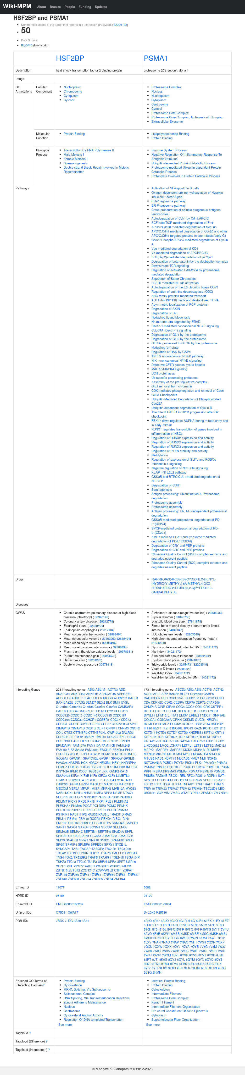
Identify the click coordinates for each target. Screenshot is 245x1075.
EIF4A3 (172, 715)
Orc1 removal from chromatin (171, 386)
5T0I (155, 929)
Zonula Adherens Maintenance (85, 1002)
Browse (55, 6)
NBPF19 (170, 758)
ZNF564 (109, 874)
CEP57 (106, 724)
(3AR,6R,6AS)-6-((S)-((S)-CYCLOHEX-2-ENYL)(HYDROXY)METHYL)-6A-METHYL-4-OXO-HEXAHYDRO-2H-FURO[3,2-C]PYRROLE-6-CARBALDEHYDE (183, 585)
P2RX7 (92, 797)
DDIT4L (171, 711)
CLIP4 (101, 728)
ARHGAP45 (107, 693)
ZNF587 (133, 874)
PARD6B (126, 797)
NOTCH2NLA (153, 762)
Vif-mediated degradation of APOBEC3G (179, 252)
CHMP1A (150, 706)
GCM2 (105, 754)
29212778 (106, 621)
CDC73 (126, 719)
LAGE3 (90, 779)
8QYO (209, 959)
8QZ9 (147, 963)
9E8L (204, 968)
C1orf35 (88, 706)
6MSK (148, 938)
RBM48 (83, 818)
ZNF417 (85, 874)
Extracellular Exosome (167, 121)
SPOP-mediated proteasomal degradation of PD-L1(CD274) (184, 530)
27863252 (109, 638)
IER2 (102, 767)
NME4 (98, 792)
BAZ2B (68, 702)
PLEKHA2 (121, 801)
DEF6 (182, 711)
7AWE (212, 938)
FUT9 (83, 754)
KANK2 (114, 771)
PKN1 (91, 801)
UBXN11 (150, 792)
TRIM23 (161, 788)
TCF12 (148, 784)
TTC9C (81, 861)
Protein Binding (74, 133)
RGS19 (200, 775)
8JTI (155, 959)
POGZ (87, 805)
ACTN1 (207, 689)
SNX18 (94, 840)
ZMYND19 (221, 792)
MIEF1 (216, 749)
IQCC (83, 771)
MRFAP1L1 (184, 754)
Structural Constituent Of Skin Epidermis (179, 1011)
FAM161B (63, 749)
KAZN (198, 728)
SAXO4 (83, 827)
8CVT (202, 955)
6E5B (156, 933)
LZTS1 (198, 745)
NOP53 (212, 758)
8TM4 (165, 963)
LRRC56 (61, 784)
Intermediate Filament (166, 993)
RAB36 (92, 814)
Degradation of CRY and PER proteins (177, 545)
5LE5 (199, 920)
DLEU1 (191, 711)
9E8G (163, 968)
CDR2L (74, 724)
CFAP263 (118, 724)
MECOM (62, 788)
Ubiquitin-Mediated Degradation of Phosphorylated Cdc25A (186, 401)
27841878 (194, 621)
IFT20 (148, 728)
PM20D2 (210, 762)
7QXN (211, 942)
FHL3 (59, 754)
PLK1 (199, 762)
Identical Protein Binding (168, 980)
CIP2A (170, 706)
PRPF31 (100, 810)
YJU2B (126, 866)
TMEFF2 (117, 853)
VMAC (175, 792)
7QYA (185, 946)
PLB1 (109, 801)
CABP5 (209, 693)
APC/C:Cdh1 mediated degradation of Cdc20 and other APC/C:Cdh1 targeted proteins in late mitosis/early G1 (189, 233)
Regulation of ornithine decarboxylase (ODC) (182, 291)
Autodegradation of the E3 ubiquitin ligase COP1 (184, 287)
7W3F (193, 950)
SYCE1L (121, 844)
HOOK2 (175, 724)
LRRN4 (73, 784)
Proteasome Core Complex (170, 112)
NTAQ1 (128, 792)
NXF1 (72, 797)
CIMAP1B (63, 728)
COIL (59, 732)
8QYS (218, 959)
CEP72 (201, 702)
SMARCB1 (109, 835)
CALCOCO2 (152, 698)
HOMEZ (61, 767)
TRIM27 (173, 788)
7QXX (167, 946)
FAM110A (94, 745)
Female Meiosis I (76, 158)
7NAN (156, 942)
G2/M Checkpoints (164, 394)
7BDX (60, 920)
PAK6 (102, 797)
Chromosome (73, 91)
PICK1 (72, 801)
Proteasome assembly (167, 502)
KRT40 (201, 736)
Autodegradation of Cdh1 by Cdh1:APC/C (180, 218)
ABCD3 (180, 689)
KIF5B (84, 775)
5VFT (216, 929)
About (41, 6)
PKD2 (82, 801)
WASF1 (89, 866)
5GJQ (174, 920)
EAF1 (75, 741)
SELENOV (120, 827)
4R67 (156, 920)
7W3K (157, 955)
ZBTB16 (61, 870)
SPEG (129, 840)
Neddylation (159, 455)
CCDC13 (77, 715)
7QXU (148, 946)
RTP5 (107, 823)
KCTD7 (172, 732)
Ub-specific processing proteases (174, 377)
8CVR (184, 955)
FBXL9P (105, 749)
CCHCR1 (90, 719)
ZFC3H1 (116, 870)
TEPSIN (82, 853)
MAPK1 (149, 749)
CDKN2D (157, 702)
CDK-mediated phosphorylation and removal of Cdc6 (187, 390)
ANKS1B (92, 693)
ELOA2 (95, 741)
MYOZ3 (131, 788)
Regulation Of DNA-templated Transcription (93, 1019)
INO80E (177, 728)
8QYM (190, 959)
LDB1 (210, 741)
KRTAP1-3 (151, 741)
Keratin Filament (162, 1002)
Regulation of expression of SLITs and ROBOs (183, 459)
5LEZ (225, 920)
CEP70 (190, 702)
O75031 (61, 912)
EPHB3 (125, 741)
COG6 (190, 706)
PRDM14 (198, 767)
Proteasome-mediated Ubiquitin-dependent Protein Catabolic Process (186, 169)
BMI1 (116, 702)
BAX (59, 702)
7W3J (148, 955)
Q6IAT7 (73, 912)
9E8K (196, 968)
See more (65, 1024)
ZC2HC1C (88, 870)
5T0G (220, 925)
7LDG (69, 920)
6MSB (175, 933)
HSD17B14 (202, 724)
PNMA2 (149, 767)
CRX (206, 706)
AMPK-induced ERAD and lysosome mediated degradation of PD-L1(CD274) (183, 539)
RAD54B (161, 775)
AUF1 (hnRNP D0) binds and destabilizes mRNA (185, 300)
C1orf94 (100, 706)
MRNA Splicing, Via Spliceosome (87, 989)
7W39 (157, 950)
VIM (167, 792)
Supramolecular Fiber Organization (175, 1019)
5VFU (224, 929)
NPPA (108, 792)
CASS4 (72, 711)
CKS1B (91, 728)
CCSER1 (103, 719)
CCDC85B (207, 698)
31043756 (182, 617)
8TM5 (174, 963)
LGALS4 (108, 779)
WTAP (185, 792)
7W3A (165, 950)
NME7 (194, 758)
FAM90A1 (92, 749)
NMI (203, 758)
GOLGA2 (150, 719)
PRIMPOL (213, 767)
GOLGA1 (62, 758)
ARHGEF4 (63, 698)
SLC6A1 (95, 835)
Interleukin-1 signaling (166, 463)
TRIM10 (149, 788)
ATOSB (108, 698)
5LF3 (163, 925)
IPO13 (188, 728)
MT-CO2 (214, 754)
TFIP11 (94, 853)
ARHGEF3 (124, 693)
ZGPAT (128, 870)
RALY (128, 814)
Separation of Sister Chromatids (173, 278)
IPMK (74, 771)
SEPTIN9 (104, 831)
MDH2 (197, 749)
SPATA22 (117, 840)
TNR (199, 784)
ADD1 (123, 689)
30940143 (101, 617)
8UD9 (191, 963)
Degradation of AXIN (165, 308)
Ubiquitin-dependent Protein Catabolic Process (183, 163)
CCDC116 (121, 711)
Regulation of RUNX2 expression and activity (182, 438)
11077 (60, 887)
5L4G (191, 920)
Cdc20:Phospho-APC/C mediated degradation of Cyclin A (189, 241)
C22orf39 (196, 693)
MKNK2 (149, 754)
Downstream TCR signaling (170, 265)
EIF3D (84, 741)
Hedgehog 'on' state (164, 347)
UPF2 (112, 861)
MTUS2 (149, 758)
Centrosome (159, 104)
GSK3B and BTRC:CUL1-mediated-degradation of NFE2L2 (185, 478)
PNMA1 (222, 762)
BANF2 (174, 693)
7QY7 (176, 946)
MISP (96, 788)
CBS (164, 698)
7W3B (175, 950)
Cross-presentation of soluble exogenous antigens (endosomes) (186, 211)
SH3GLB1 (177, 779)
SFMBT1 (150, 779)
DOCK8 (112, 736)
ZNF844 (119, 879)
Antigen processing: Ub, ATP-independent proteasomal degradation (189, 513)
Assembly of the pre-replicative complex (179, 382)
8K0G (163, 959)
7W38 (148, 950)
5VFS (207, 929)
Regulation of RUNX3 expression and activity (182, 446)
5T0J (162, 929)
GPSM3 (128, 758)
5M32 (203, 925)
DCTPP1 (159, 711)
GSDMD (188, 719)
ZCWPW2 (102, 870)
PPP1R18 (63, 810)
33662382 (203, 655)
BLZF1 (184, 693)
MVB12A (118, 788)
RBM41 (72, 818)
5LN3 (194, 925)
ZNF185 (61, 874)
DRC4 (131, 736)
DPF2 (122, 736)
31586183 (158, 642)
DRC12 (202, 711)
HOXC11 (188, 724)
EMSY (183, 715)
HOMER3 (150, 724)
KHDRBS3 (196, 732)
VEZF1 (61, 866)
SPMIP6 (84, 844)
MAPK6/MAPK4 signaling (169, 369)
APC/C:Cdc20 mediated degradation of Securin (184, 227)
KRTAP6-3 (197, 741)
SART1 (61, 827)
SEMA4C (76, 831)
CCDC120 (63, 715)
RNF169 (73, 823)
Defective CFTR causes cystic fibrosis (178, 364)
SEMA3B (62, 831)
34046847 (175, 630)
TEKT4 (176, 784)
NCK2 (69, 792)
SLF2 (188, 779)
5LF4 (170, 925)
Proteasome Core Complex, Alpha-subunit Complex (187, 117)
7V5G (204, 946)
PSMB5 (149, 775)
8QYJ (172, 959)
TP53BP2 (80, 857)
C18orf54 (75, 706)
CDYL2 (84, 724)
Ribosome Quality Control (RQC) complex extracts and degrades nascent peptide (189, 556)
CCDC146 (90, 715)
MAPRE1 (162, 749)
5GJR (183, 920)
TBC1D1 (111, 848)
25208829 (183, 668)
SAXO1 (72, 827)
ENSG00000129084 (157, 904)
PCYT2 (179, 762)
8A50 (77, 920)
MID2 (206, 749)
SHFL (129, 831)
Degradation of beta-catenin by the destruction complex (189, 261)
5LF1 (155, 925)
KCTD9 (183, 732)
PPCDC (185, 767)
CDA (147, 702)
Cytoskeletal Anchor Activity (83, 1015)
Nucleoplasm (73, 87)
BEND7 (91, 702)
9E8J (187, 968)
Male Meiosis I (74, 154)
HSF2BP (70, 57)
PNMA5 (76, 805)
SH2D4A (118, 831)
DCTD (148, 711)
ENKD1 (113, 741)
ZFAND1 (207, 792)
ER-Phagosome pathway (168, 201)
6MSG (204, 933)
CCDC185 (105, 715)
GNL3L (131, 754)
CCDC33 (77, 719)
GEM (114, 754)
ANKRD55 (78, 693)
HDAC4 (94, 762)
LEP (99, 779)
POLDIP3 (99, 805)
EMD (103, 741)
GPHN (177, 719)
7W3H (212, 950)
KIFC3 (102, 775)
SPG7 (60, 844)
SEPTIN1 (90, 831)
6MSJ (223, 933)
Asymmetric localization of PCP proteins (179, 304)
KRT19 (148, 736)
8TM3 (156, 963)
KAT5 (124, 771)
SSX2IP (220, 779)
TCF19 (71, 853)
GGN (122, 754)
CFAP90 (131, 724)
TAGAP (85, 848)
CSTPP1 (217, 706)
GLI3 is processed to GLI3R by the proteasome (184, 343)
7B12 (221, 938)
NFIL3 (78, 792)
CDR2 (168, 702)
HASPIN (74, 762)
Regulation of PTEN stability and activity (179, 450)
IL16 (110, 767)
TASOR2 (98, 848)
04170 (148, 895)
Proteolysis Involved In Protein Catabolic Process (185, 176)
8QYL (181, 959)
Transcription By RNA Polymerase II (89, 150)
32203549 (192, 634)
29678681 (125, 651)
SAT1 (222, 775)
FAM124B (123, 745)
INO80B (119, 767)
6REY (165, 938)
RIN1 (125, 818)
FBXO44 (118, 749)
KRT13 (209, 732)
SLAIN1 (83, 835)
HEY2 (116, 762)
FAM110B (108, 745)
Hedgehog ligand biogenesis (170, 317)
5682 (147, 887)
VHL (70, 866)
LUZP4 (84, 784)
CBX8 (100, 711)
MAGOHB (111, 784)
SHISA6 (61, 835)
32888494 (96, 625)
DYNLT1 (149, 715)
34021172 (210, 647)
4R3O (148, 920)
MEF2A (74, 788)
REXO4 (106, 818)
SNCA (197, 779)
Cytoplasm (71, 95)
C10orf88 (62, 706)
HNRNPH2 (128, 762)
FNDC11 (206, 715)
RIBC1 (117, 818)
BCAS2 (79, 702)
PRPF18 (76, 810)
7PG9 (202, 942)
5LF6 (178, 925)
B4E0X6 (149, 912)
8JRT (147, 959)
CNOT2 (135, 728)
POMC (111, 805)
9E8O (222, 968)
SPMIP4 (71, 844)
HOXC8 (84, 767)
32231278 (94, 660)
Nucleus (157, 91)
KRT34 (169, 736)
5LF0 (147, 925)
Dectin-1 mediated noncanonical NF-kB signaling (185, 326)
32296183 (120, 24)
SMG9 (60, 840)
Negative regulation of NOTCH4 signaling (179, 468)
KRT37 (180, 736)
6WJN (193, 938)
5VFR (198, 929)
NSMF (117, 792)
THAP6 (105, 853)
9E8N (213, 968)
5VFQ (189, 929)
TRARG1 (105, 857)
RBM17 (61, 818)
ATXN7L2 (120, 698)
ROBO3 (85, 823)
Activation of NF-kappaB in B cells (175, 188)
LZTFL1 (187, 745)
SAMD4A (118, 823)
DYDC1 (213, 711)
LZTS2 (208, 745)
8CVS (193, 955)
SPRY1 (109, 844)
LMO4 (119, 779)
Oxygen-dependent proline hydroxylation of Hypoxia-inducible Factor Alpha (187, 194)
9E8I (180, 968)
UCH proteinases (163, 373)
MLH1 (171, 754)
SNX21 (105, 840)
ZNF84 (108, 879)
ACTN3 (113, 689)
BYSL (125, 702)
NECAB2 (183, 758)
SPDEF (208, 779)
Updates (101, 6)
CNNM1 (111, 728)
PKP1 (100, 801)
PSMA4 (182, 771)
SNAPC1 (72, 840)
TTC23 (71, 861)
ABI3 (198, 689)
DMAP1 (89, 736)
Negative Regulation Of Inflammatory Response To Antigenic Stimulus (186, 156)
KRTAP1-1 (214, 736)
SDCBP (106, 827)
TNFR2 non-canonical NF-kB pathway (177, 356)
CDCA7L (62, 724)
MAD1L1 (220, 745)
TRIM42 (185, 788)
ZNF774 (85, 879)
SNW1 (83, 840)
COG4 (180, 706)
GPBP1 (104, 758)
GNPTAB (219, 715)
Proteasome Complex (166, 87)
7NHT (193, 942)
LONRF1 (175, 745)
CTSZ (68, 732)
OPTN (81, 797)
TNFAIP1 (188, 784)
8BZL (175, 955)
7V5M (213, 946)
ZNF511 (97, 874)
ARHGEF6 (94, 698)
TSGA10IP (132, 857)
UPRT (121, 861)
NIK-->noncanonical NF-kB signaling (176, 360)
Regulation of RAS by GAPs (171, 351)
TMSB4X (131, 853)
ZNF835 (97, 879)
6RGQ (175, 938)
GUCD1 (200, 719)
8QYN (200, 959)
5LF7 (186, 925)
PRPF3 (88, 810)
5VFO (171, 929)
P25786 (161, 912)
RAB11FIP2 (78, 814)
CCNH (219, 698)
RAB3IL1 (104, 814)
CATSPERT (86, 711)
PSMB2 (219, 771)
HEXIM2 (105, 762)
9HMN (157, 972)
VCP (160, 792)
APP (164, 693)
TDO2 (166, 784)
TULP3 (92, 861)
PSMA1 (156, 57)
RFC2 (191, 775)
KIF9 (93, 775)
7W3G (203, 950)
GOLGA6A (164, 719)
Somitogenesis (161, 489)
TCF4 (157, 784)
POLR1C (173, 767)
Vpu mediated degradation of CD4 (174, 248)
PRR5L (112, 810)
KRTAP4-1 (166, 741)
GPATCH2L (90, 758)
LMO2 (164, 745)
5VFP (180, 929)
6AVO (148, 933)
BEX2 (101, 702)
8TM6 (183, 963)
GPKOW (116, 758)
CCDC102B (176, 698)
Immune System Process (169, 150)
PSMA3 (170, 771)
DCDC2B (62, 736)
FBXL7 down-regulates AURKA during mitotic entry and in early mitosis (189, 422)
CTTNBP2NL (97, 732)
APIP (157, 693)
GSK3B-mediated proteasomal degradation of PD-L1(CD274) (185, 521)
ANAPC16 (63, 693)
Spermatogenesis (76, 163)
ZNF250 (73, 874)
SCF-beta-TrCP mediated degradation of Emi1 (183, 222)
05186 (60, 895)
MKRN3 (105, 788)
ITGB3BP (94, 771)
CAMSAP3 (125, 706)
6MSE (194, 933)
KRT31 (159, 736)
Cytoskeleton (73, 985)
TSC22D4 (210, 788)
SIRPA (73, 835)
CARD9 (61, 711)
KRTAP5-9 (182, 741)
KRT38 (190, 736)
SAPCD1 (132, 823)
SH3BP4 (163, 779)
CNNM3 (123, 728)
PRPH (148, 771)
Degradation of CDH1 (166, 485)
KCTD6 (161, 732)
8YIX (218, 963)
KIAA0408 (63, 775)
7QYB (194, 946)
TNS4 (60, 857)
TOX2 (68, 857)
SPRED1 (97, 844)
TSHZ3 (61, 861)
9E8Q (148, 972)
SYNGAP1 (63, 848)
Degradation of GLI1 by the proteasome (178, 334)
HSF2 (94, 767)
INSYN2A (62, 771)
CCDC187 (119, 715)
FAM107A (79, 745)
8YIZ (155, 968)
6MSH (214, 933)
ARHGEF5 (79, 698)
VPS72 (79, 866)
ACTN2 (218, 689)
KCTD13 (219, 728)
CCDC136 (192, 698)
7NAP (175, 942)
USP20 (131, 861)
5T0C (211, 925)
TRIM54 (197, 788)
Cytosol (69, 100)
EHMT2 (161, 715)
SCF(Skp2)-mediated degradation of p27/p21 (182, 257)
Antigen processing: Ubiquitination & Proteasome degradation (185, 495)
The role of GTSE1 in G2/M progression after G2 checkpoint (184, 414)
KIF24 (75, 775)
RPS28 (97, 823)
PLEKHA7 (63, 805)
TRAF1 (208, 784)
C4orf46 (111, 706)
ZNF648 (61, 879)
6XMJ (203, 938)
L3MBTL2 (122, 775)
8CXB (211, 955)
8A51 (85, 920)
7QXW (157, 946)
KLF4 (111, 775)
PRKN (225, 767)
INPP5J (131, 767)
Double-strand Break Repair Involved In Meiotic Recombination (96, 169)
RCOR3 (95, 818)
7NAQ (184, 942)
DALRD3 (128, 732)
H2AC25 (61, 762)
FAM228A (77, 749)
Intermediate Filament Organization (175, 1006)
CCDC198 (63, 719)
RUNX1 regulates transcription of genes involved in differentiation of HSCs (186, 431)
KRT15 (219, 732)
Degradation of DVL (164, 313)
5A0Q (165, 920)
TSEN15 (118, 857)
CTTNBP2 (80, 732)
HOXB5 (73, 767)
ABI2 (91, 689)
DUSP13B (63, 741)
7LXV (147, 942)
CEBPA (178, 702)
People (70, 6)
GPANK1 (75, 758)
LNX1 (128, 779)
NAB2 (60, 792)
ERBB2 (194, 715)
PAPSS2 (112, 797)
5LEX (208, 920)
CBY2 (109, 711)
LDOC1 (220, 741)
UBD (221, 788)
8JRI (219, 955)
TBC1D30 (124, 848)
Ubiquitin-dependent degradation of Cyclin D (181, 407)
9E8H (172, 968)
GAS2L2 (94, 754)
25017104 (106, 630)
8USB (200, 963)
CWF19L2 (114, 732)
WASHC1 (102, 866)
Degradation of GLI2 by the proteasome (178, 338)
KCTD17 (149, 732)
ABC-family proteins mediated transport (178, 295)
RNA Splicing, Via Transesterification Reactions (97, 998)
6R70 (157, 938)
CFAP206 (213, 702)
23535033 (215, 612)
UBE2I (102, 861)
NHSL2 (88, 792)
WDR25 (115, 866)
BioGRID (27, 45)
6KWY (165, 933)
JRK (105, 771)
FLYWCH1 (71, 754)
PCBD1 (168, 762)
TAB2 (75, 848)
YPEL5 (195, 792)
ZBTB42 (74, 870)
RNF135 (61, 823)
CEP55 (95, 724)
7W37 (222, 946)
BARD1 (133, 698)
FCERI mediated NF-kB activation (175, 283)
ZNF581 (121, 874)
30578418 (105, 664)
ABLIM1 (101, 689)
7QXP (220, 942)
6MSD (185, 933)
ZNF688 (73, 879)
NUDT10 (61, 797)
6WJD (184, 938)
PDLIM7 (61, 801)
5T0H (147, 929)
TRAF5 (93, 857)
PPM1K (122, 805)
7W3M (166, 955)
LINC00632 (151, 745)
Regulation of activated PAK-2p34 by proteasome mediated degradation (185, 272)
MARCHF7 (126, 784)
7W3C (184, 950)
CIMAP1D (78, 728)
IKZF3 (166, 728)
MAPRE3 (175, 749)
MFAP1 (85, 788)
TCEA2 (61, 853)
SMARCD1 (126, 835)
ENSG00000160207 (69, 904)
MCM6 (187, 749)
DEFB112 (76, 736)
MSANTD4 (200, 754)
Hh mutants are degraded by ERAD (175, 321)
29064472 (108, 655)
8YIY (147, 968)
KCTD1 (208, 728)
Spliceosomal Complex (79, 993)
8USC (210, 963)
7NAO (165, 942)
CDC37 (115, 719)
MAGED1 (96, 784)
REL (183, 775)
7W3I (221, 950)
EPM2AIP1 (64, 745)
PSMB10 (206, 771)
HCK (84, 762)
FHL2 (129, 749)
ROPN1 (211, 775)
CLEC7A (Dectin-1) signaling (171, 330)
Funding (85, 6)
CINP (161, 706)
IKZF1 (157, 728)
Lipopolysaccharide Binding (170, 133)
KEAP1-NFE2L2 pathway (168, 472)
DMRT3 (100, 736)
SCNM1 (94, 827)
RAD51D (118, 814)
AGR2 (148, 693)
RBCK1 (173, 775)
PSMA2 (158, 771)
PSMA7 (194, 771)
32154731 (186, 664)
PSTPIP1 (62, 814)
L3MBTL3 (62, 779)
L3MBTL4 (77, 779)
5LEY (216, 920)
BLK (109, 702)
